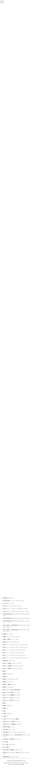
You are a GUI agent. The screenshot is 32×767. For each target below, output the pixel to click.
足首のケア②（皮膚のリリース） (12, 721)
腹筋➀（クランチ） (8, 687)
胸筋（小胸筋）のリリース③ (11, 639)
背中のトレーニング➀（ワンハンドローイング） (16, 611)
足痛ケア (5, 716)
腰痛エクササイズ (8, 674)
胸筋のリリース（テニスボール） (12, 636)
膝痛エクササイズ (8, 705)
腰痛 (4, 671)
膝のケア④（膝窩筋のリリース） (12, 695)
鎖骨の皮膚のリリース (9, 727)
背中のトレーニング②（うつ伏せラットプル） (15, 608)
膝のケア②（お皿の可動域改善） (12, 689)
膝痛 (4, 703)
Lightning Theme (18, 762)
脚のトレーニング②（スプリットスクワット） (15, 644)
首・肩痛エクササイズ (9, 744)
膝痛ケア (5, 708)
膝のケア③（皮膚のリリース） (11, 692)
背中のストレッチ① (8, 603)
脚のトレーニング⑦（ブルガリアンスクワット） (16, 658)
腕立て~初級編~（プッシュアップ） (12, 668)
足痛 (4, 711)
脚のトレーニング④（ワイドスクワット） (14, 650)
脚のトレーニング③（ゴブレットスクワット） (15, 647)
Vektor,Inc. (17, 764)
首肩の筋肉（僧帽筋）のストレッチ (12, 749)
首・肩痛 (5, 742)
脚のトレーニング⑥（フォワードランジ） (14, 655)
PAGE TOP (29, 742)
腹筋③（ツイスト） (8, 681)
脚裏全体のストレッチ (9, 660)
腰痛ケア (5, 676)
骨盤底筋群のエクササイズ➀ (11, 756)
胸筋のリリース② (8, 634)
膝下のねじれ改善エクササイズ (11, 700)
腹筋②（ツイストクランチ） (11, 679)
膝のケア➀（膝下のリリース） (11, 697)
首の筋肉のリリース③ (9, 729)
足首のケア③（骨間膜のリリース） (12, 724)
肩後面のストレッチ (8, 598)
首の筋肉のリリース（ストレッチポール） (14, 732)
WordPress (11, 762)
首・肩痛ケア (6, 747)
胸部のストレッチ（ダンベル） (11, 642)
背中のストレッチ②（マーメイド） (12, 606)
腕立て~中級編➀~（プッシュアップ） (13, 666)
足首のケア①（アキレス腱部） (11, 719)
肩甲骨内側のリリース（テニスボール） (13, 600)
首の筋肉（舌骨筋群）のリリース (12, 739)
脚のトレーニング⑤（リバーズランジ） (13, 652)
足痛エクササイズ (8, 713)
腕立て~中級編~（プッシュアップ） (12, 663)
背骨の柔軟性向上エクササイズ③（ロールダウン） (17, 618)
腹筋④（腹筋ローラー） (9, 684)
